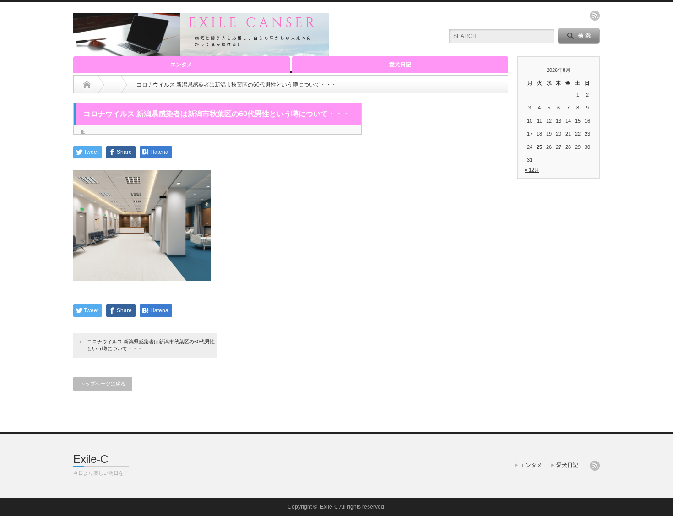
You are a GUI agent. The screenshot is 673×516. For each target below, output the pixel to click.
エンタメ (181, 64)
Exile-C (90, 459)
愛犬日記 (400, 64)
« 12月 (532, 170)
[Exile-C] (201, 52)
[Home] (87, 85)
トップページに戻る (102, 383)
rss (595, 16)
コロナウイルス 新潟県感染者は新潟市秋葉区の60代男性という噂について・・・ (151, 345)
